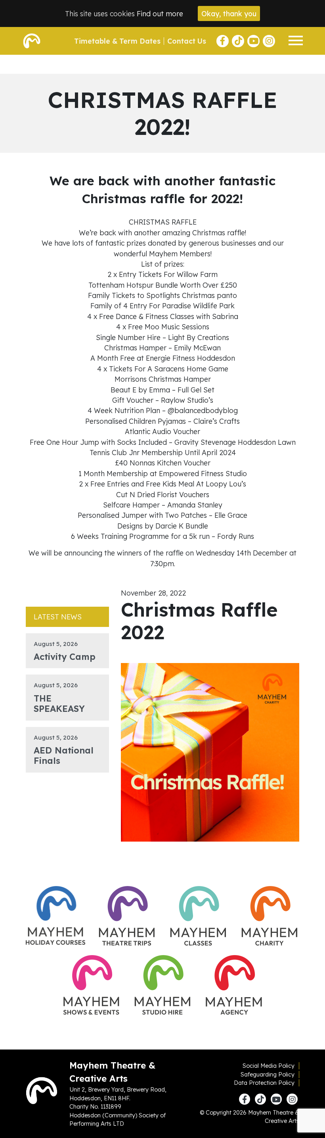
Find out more (160, 13)
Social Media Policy (268, 1065)
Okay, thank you (228, 13)
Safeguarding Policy (267, 1074)
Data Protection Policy (264, 1082)
